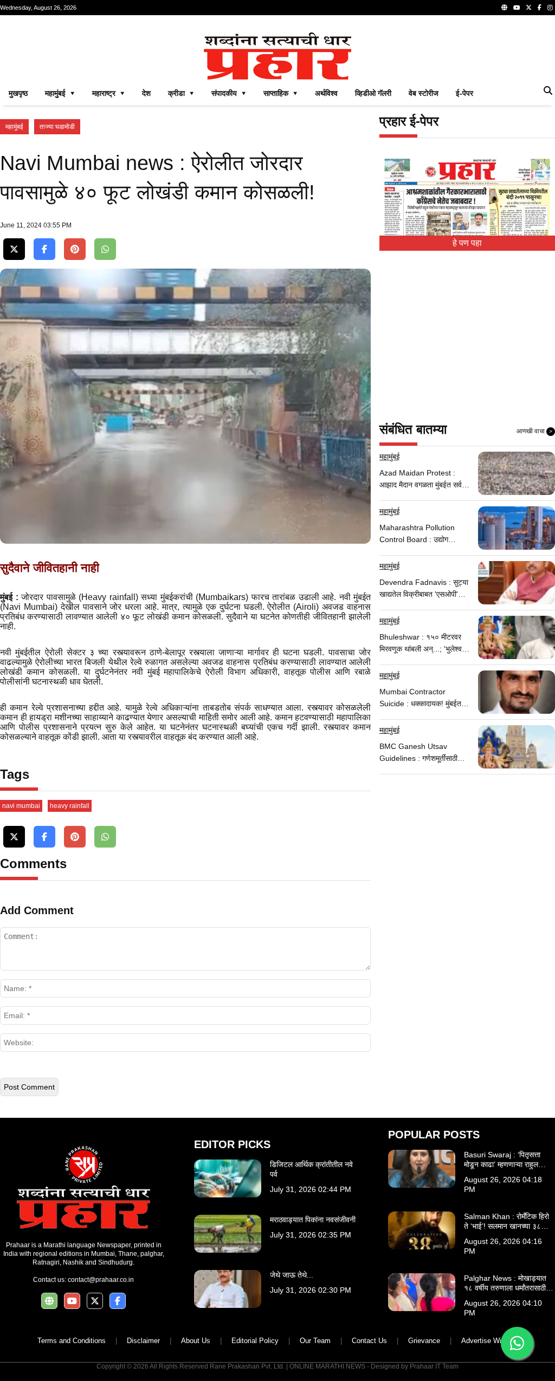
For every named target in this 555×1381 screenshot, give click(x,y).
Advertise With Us (489, 1341)
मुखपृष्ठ (18, 93)
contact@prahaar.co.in (101, 1280)
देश (146, 93)
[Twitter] (529, 7)
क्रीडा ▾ (181, 93)
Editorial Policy (255, 1341)
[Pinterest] (75, 249)
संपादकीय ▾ (228, 93)
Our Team (315, 1341)
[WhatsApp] (105, 249)
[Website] (504, 7)
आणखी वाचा (534, 431)
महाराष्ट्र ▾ (108, 93)
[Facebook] (539, 7)
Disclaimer (143, 1341)
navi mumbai (21, 806)
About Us (195, 1341)
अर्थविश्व (326, 93)
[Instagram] (550, 7)
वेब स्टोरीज (423, 93)
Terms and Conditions (71, 1341)
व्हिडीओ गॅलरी (373, 93)
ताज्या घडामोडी (57, 127)
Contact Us (369, 1341)
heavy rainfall (69, 806)
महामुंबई (14, 127)
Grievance (424, 1341)
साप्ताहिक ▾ (280, 93)
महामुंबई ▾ (60, 93)
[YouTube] (516, 7)
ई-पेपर (464, 93)
